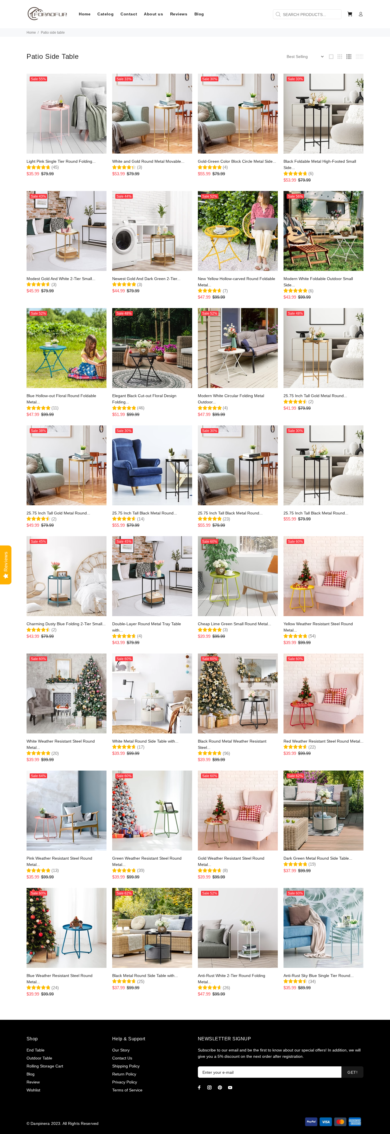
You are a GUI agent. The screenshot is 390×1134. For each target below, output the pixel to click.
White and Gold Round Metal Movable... (148, 161)
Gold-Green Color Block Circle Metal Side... (237, 161)
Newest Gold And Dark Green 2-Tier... (146, 278)
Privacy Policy (124, 1082)
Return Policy (124, 1074)
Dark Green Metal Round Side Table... (318, 858)
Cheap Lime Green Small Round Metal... (234, 624)
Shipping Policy (126, 1066)
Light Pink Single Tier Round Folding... (61, 161)
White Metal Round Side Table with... (145, 741)
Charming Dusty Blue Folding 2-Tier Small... (66, 624)
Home (31, 33)
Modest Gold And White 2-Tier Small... (61, 278)
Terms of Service (127, 1090)
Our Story (121, 1050)
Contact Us (122, 1058)
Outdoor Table (39, 1058)
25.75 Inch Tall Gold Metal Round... (315, 395)
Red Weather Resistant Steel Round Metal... (323, 741)
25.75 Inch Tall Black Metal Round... (144, 513)
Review (33, 1082)
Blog (31, 1074)
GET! (352, 1072)
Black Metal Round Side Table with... (145, 975)
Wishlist (33, 1090)
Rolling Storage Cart (45, 1066)
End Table (36, 1050)
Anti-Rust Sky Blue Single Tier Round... (319, 975)
